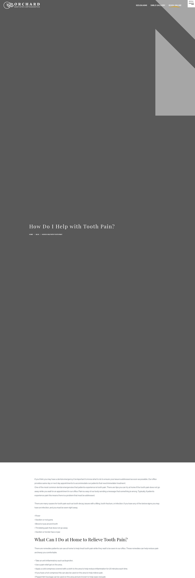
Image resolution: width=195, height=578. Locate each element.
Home (31, 234)
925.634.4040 (141, 5)
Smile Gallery (158, 5)
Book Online (175, 5)
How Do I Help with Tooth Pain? (52, 234)
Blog (37, 234)
